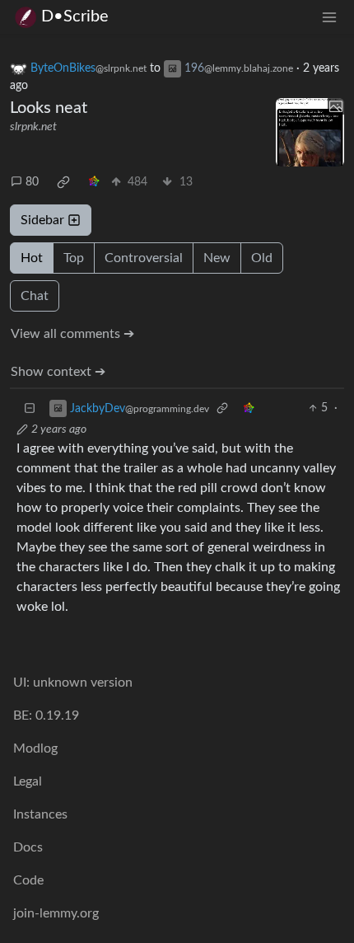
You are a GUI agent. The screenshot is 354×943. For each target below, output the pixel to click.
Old (261, 258)
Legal (27, 781)
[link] (63, 182)
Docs (28, 847)
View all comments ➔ (72, 333)
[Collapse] (29, 408)
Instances (40, 814)
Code (28, 880)
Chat (35, 296)
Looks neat (48, 108)
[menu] (329, 17)
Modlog (35, 748)
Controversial (144, 258)
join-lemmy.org (56, 913)
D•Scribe (75, 16)
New (217, 258)
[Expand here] (310, 132)
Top (73, 258)
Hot (32, 258)
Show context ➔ (58, 371)
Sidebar (42, 220)
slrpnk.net (33, 127)
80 (32, 182)
